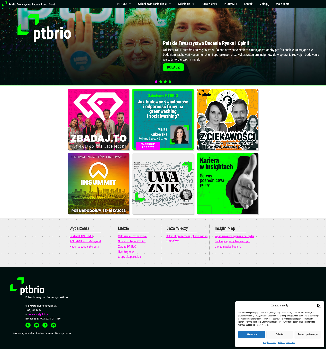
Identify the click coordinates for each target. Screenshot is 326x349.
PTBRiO (122, 4)
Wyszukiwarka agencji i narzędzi (234, 236)
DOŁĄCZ (173, 68)
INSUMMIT (230, 4)
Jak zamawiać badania (228, 246)
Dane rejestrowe (63, 333)
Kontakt (248, 4)
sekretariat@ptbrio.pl (38, 314)
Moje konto (282, 4)
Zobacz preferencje (308, 334)
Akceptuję (252, 334)
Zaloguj (264, 4)
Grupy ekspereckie (129, 256)
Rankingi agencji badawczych (232, 241)
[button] (319, 305)
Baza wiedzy (209, 4)
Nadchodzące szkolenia (84, 246)
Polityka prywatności (286, 342)
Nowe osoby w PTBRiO (132, 241)
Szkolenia (184, 4)
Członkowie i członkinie (152, 4)
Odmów (280, 334)
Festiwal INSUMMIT (81, 236)
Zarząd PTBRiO (127, 246)
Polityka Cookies (269, 342)
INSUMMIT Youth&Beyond (85, 241)
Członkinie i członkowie (132, 236)
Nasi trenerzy (126, 251)
